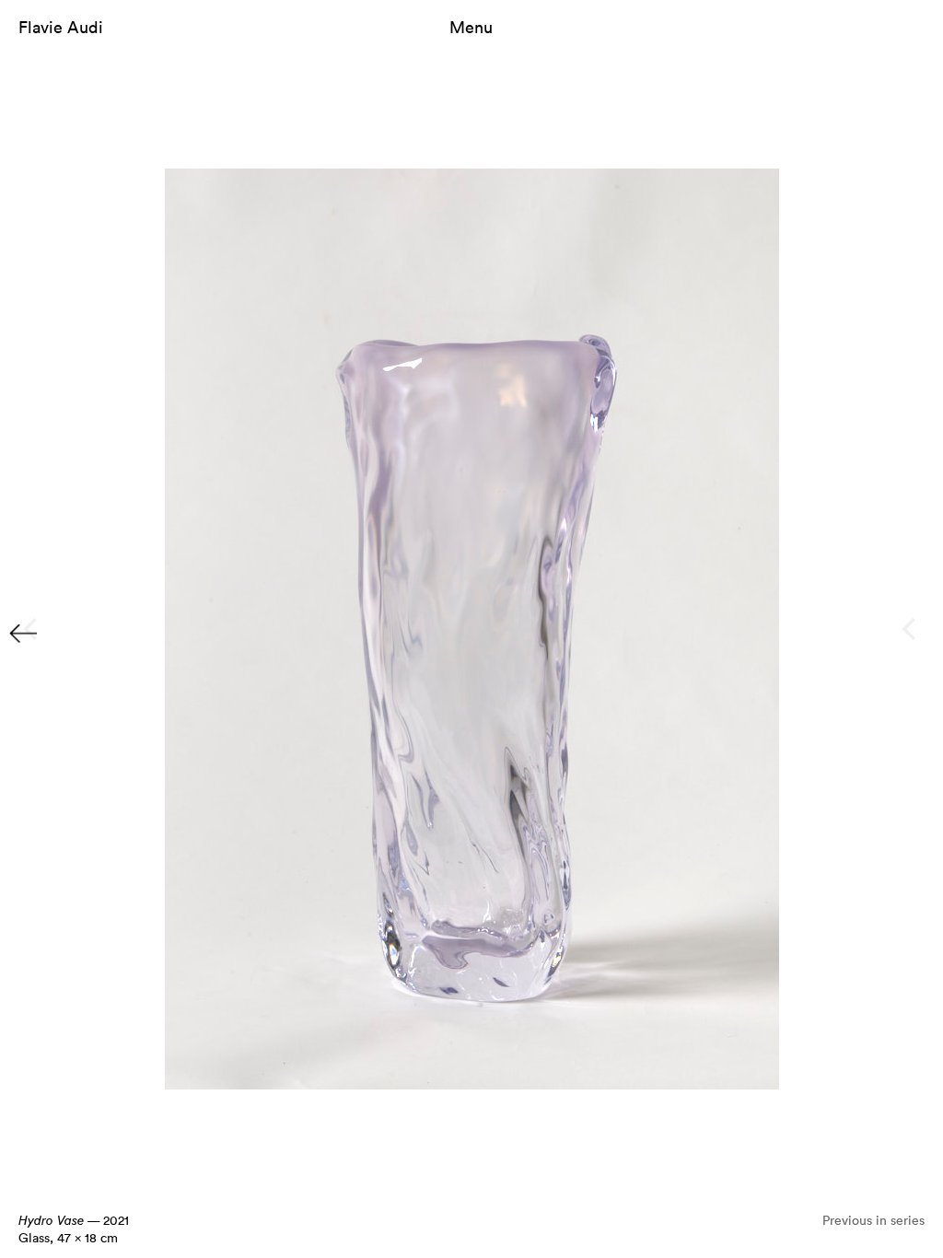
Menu (471, 27)
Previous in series (873, 1220)
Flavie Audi (60, 27)
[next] (910, 629)
